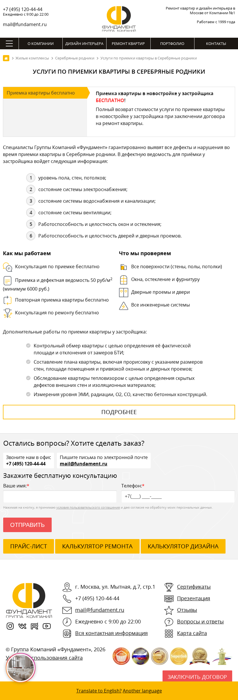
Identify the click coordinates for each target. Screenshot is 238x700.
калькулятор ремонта (97, 546)
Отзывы (187, 609)
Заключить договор (197, 676)
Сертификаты (194, 586)
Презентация (193, 598)
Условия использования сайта (44, 657)
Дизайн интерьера (84, 43)
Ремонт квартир (128, 43)
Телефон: (133, 486)
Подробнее (119, 412)
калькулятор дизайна (183, 546)
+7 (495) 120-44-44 (22, 9)
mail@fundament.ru (25, 24)
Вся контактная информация (111, 633)
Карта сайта (192, 633)
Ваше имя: (16, 486)
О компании (41, 43)
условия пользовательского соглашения (88, 507)
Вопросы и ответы (200, 621)
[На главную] (6, 58)
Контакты (216, 43)
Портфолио (172, 43)
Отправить (27, 525)
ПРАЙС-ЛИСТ (28, 546)
